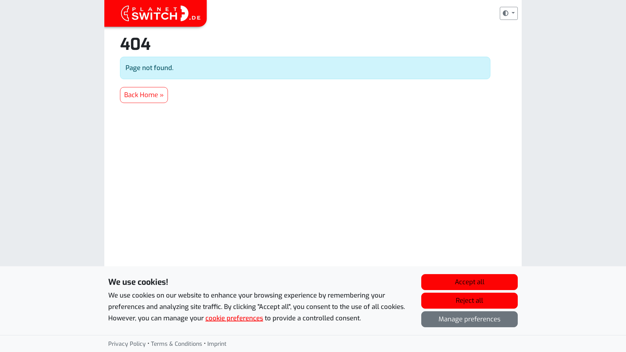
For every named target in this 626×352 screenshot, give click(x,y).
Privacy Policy (127, 344)
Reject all (469, 300)
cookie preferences (234, 318)
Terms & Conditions (176, 344)
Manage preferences (469, 319)
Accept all (469, 282)
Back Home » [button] (144, 95)
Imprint (217, 344)
